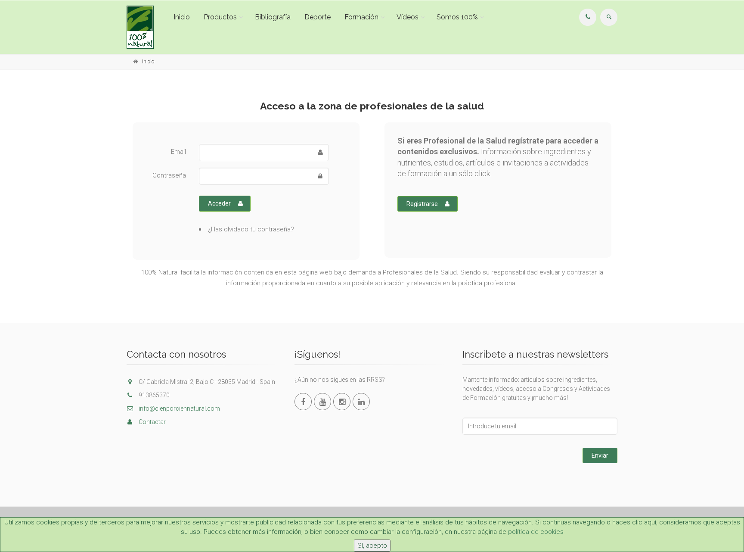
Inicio (182, 17)
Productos (220, 17)
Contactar (151, 421)
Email (178, 152)
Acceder (219, 203)
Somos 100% (457, 17)
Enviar (600, 455)
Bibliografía (273, 17)
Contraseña (169, 175)
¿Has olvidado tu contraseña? (251, 229)
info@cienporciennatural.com (178, 408)
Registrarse (422, 203)
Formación (361, 17)
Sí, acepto (372, 545)
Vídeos (407, 17)
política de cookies (536, 532)
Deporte (317, 17)
